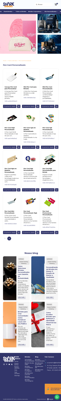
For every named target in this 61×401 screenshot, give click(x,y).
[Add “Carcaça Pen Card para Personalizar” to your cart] (18, 106)
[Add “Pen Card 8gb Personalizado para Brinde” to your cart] (56, 189)
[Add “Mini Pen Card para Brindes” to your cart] (37, 106)
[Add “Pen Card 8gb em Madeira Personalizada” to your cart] (18, 189)
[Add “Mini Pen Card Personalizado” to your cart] (56, 106)
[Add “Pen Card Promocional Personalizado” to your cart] (56, 232)
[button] (9, 106)
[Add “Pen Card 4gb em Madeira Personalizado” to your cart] (37, 147)
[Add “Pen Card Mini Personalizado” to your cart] (18, 232)
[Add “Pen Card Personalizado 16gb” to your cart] (37, 232)
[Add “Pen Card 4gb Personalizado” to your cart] (56, 147)
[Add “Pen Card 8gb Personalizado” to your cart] (37, 189)
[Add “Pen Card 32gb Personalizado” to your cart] (18, 147)
